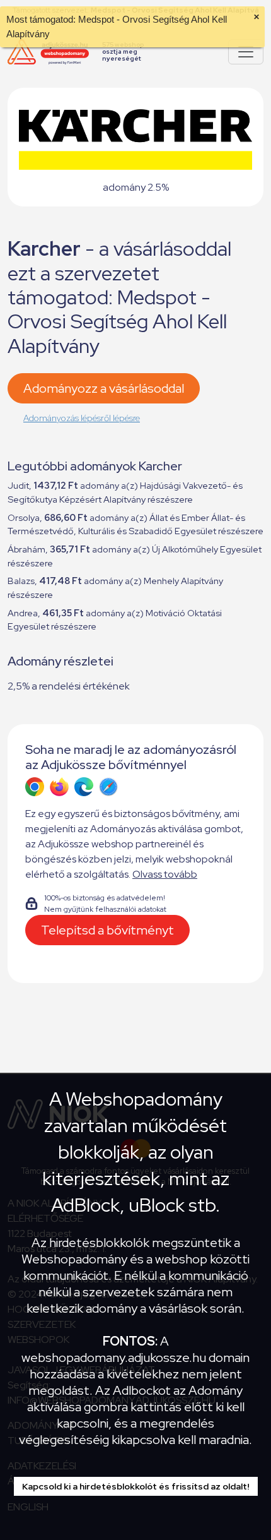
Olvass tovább (164, 874)
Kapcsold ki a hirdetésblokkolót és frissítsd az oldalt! (136, 1486)
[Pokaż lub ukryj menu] (245, 51)
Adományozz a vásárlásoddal (103, 388)
